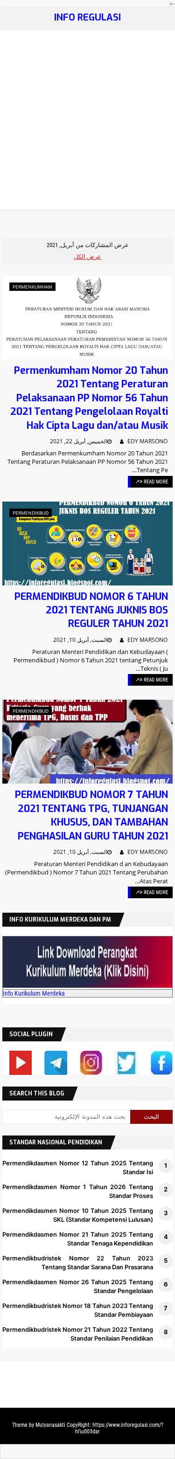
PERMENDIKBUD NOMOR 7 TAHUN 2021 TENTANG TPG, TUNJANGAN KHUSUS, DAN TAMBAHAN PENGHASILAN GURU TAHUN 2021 (91, 815)
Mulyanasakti (50, 1425)
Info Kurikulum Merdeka (34, 993)
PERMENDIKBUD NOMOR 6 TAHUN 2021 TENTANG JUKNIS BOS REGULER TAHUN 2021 (91, 610)
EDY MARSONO (147, 441)
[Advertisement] (87, 122)
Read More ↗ (151, 482)
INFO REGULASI (87, 17)
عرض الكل (87, 256)
